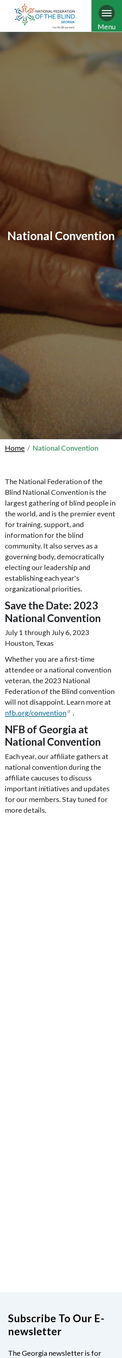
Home (15, 447)
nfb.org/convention (35, 712)
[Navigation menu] (107, 13)
